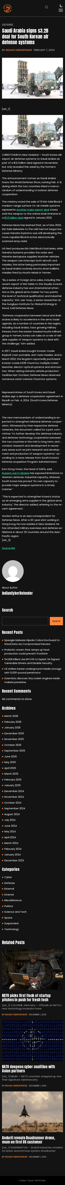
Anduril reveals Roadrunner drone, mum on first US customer (28, 1140)
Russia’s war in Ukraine (15, 473)
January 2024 (12, 854)
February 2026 (12, 722)
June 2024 (10, 825)
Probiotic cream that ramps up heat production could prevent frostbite (27, 651)
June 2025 (10, 756)
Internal (9, 894)
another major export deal (32, 209)
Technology (11, 929)
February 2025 (13, 779)
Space (8, 917)
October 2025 (12, 745)
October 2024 (12, 802)
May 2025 (10, 762)
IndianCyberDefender (19, 50)
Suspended (11, 923)
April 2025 (10, 768)
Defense (7, 24)
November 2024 (14, 797)
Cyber (8, 877)
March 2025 (11, 773)
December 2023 (14, 860)
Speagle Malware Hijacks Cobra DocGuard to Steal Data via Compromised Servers (32, 642)
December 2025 (14, 733)
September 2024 (14, 808)
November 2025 (14, 739)
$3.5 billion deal (13, 217)
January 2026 (12, 727)
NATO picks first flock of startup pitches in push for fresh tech (26, 997)
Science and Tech (15, 912)
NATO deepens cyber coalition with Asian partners (28, 1068)
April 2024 (10, 837)
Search (7, 610)
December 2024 (14, 791)
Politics (8, 906)
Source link (8, 548)
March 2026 (11, 716)
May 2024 (10, 831)
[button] (61, 10)
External (9, 888)
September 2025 (14, 750)
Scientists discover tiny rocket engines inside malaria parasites (32, 680)
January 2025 (12, 785)
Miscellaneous (13, 900)
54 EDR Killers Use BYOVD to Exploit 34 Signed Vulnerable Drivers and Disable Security (32, 661)
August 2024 (12, 814)
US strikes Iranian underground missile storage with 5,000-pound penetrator (32, 670)
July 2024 (10, 820)
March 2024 (11, 843)
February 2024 (13, 849)
